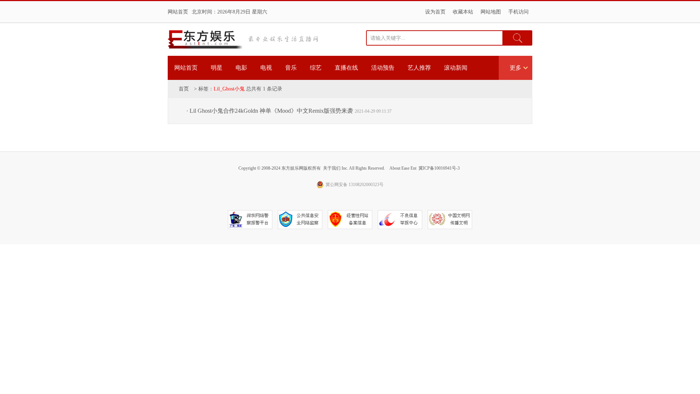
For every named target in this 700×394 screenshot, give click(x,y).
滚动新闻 (455, 68)
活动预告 (382, 68)
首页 (184, 89)
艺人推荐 (419, 68)
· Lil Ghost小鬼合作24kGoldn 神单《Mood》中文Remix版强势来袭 (269, 111)
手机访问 (518, 12)
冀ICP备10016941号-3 (439, 168)
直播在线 (346, 68)
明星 (216, 68)
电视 (266, 68)
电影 (241, 68)
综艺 (316, 68)
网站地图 (491, 12)
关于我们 (332, 168)
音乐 (291, 68)
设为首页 (435, 12)
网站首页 (178, 12)
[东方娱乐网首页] (205, 39)
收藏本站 (463, 12)
